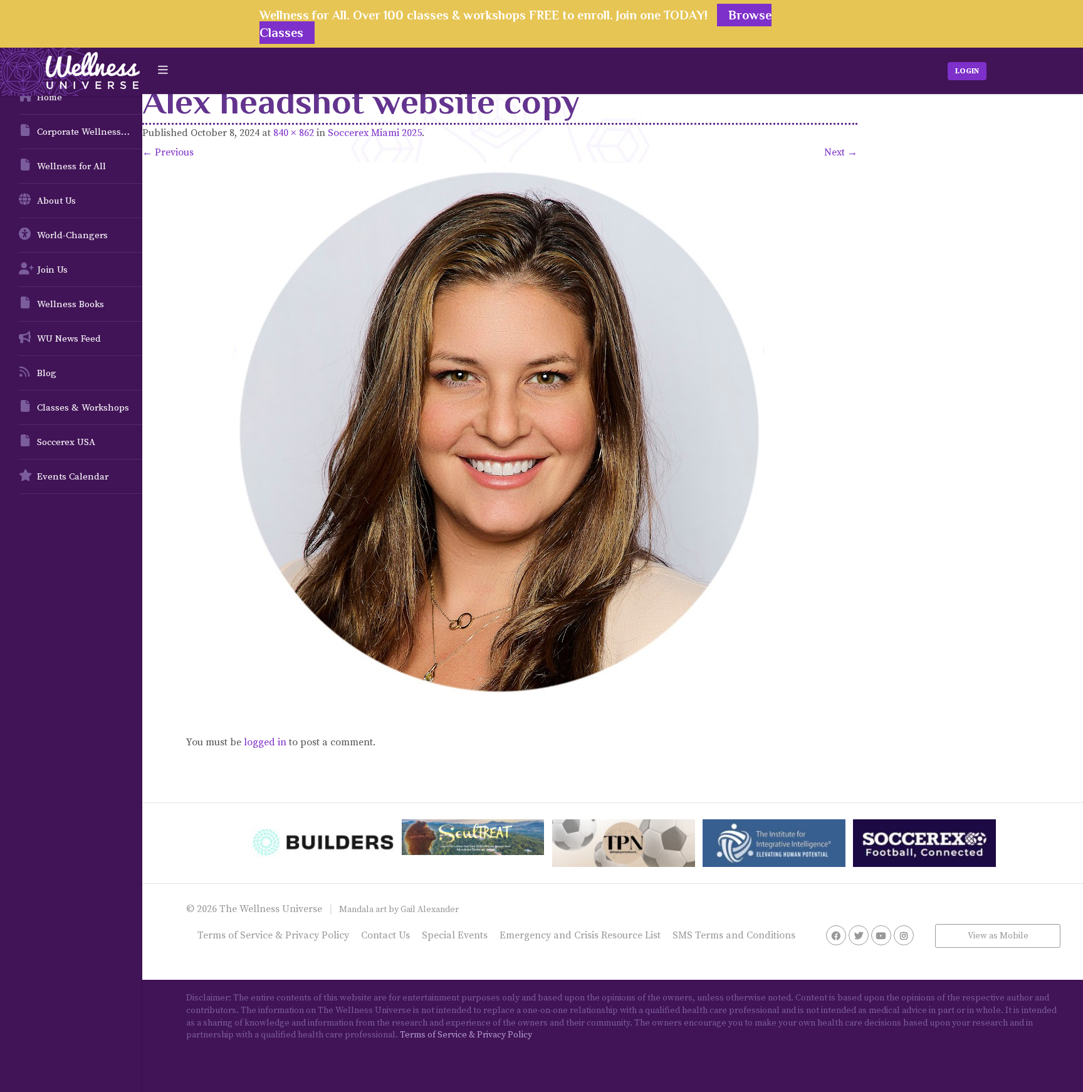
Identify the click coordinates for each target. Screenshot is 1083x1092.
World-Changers (72, 235)
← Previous (168, 152)
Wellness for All (71, 166)
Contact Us (385, 935)
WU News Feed (69, 339)
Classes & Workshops (83, 408)
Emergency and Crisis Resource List (580, 935)
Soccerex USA (66, 442)
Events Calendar (72, 477)
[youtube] (881, 935)
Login (967, 71)
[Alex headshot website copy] (499, 432)
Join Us (52, 270)
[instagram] (904, 935)
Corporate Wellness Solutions (89, 132)
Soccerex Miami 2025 (375, 133)
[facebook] (836, 935)
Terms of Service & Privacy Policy (273, 935)
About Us (56, 201)
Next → (840, 152)
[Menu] (163, 70)
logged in (265, 742)
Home (49, 97)
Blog (46, 373)
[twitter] (859, 935)
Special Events (455, 935)
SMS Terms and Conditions (733, 935)
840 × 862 (293, 133)
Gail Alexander (429, 909)
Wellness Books (70, 304)
